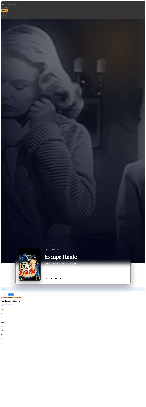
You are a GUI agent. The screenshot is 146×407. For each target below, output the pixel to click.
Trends (4, 10)
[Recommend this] (51, 279)
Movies (3, 4)
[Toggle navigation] (2, 18)
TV (6, 4)
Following (4, 294)
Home (45, 245)
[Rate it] (61, 279)
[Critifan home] (73, 2)
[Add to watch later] (46, 279)
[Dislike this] (56, 279)
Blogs (13, 4)
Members (9, 4)
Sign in (4, 12)
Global (11, 294)
